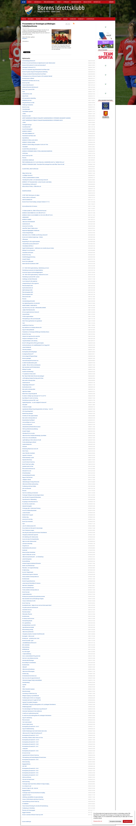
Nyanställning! (25, 137)
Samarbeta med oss (27, 609)
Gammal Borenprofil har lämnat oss (30, 360)
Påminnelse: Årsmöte (27, 614)
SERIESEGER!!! (25, 217)
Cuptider (24, 684)
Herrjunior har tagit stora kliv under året (31, 336)
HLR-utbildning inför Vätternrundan (30, 537)
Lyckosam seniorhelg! (27, 543)
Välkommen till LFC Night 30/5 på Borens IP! (32, 733)
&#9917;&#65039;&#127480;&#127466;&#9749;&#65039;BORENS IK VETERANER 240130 (42, 120)
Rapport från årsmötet (27, 477)
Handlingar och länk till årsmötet (29, 279)
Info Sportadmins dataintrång (29, 98)
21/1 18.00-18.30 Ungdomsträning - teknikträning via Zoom (35, 268)
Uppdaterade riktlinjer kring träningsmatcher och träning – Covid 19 (37, 409)
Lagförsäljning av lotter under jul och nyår (31, 440)
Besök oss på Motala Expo (28, 565)
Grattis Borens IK (26, 223)
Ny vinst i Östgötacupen (27, 572)
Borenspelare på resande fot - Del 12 (30, 726)
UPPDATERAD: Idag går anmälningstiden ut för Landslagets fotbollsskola (39, 704)
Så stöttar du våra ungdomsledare (30, 415)
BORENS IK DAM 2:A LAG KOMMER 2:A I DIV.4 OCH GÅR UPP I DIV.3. (37, 215)
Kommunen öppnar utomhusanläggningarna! (32, 272)
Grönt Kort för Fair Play (27, 519)
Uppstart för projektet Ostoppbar (29, 702)
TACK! (23, 686)
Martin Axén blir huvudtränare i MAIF (30, 263)
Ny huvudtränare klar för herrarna (29, 206)
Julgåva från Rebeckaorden (28, 309)
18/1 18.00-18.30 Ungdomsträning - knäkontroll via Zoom (35, 274)
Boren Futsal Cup (26, 603)
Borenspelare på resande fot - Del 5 (30, 759)
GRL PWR (24, 766)
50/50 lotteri (25, 153)
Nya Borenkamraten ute (27, 287)
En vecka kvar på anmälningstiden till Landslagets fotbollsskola (36, 715)
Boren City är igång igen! (27, 261)
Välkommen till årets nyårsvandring (30, 484)
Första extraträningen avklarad (29, 442)
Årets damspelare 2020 (27, 292)
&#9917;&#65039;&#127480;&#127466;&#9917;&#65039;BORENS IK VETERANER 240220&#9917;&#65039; (46, 118)
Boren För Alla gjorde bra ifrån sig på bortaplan (33, 343)
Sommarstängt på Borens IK (28, 60)
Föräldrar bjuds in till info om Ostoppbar (31, 697)
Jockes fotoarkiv (26, 512)
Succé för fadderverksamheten (29, 510)
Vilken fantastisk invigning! (28, 689)
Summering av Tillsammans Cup (29, 693)
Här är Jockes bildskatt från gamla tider (31, 656)
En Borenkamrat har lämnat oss (29, 675)
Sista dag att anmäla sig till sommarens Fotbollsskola (34, 532)
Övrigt (58, 2)
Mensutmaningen (26, 691)
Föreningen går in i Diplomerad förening (31, 508)
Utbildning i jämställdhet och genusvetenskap (32, 797)
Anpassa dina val (98, 821)
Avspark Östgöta (26, 259)
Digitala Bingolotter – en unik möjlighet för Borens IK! (34, 402)
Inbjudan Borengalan (27, 506)
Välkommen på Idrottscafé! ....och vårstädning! (32, 556)
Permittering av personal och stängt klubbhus (32, 270)
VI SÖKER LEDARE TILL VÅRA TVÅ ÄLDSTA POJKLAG (34, 210)
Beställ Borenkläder (26, 190)
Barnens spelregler (26, 358)
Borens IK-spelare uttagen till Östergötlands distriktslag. (35, 71)
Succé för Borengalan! (27, 129)
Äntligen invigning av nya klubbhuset (30, 695)
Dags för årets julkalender (28, 329)
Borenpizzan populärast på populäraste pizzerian (33, 596)
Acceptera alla (127, 821)
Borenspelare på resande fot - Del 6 (30, 750)
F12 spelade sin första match (29, 373)
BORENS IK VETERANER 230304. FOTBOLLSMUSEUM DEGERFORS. (37, 151)
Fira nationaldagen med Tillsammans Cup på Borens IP (34, 708)
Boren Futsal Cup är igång (28, 464)
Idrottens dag (25, 517)
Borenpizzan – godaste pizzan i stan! (30, 638)
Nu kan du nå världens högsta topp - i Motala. (32, 237)
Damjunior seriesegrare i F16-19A (29, 338)
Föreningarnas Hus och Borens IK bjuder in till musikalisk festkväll (37, 76)
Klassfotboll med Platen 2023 (29, 135)
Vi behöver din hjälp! (26, 406)
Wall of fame (25, 451)
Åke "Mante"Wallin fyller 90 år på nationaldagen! (33, 376)
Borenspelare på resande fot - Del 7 (30, 746)
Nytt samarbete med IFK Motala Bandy (31, 367)
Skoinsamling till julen (27, 620)
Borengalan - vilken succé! (28, 636)
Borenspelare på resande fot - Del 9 (30, 742)
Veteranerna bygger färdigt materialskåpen (32, 680)
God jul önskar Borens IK (28, 85)
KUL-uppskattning (26, 622)
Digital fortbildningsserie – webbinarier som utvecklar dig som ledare (38, 248)
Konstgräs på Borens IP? (28, 354)
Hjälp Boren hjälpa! (26, 391)
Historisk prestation (26, 349)
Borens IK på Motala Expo (28, 587)
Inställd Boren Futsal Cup (28, 325)
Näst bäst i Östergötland (27, 585)
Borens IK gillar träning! (27, 724)
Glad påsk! (24, 404)
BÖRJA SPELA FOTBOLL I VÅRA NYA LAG (31, 186)
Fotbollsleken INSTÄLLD (27, 246)
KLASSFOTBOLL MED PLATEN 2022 (30, 168)
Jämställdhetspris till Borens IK (29, 642)
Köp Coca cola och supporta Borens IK (31, 678)
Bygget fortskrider (26, 812)
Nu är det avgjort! (26, 651)
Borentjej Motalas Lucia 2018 (28, 625)
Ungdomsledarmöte (27, 444)
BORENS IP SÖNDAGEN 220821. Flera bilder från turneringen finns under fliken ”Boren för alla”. (43, 164)
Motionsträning (25, 647)
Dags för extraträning (27, 717)
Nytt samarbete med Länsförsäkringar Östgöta (33, 598)
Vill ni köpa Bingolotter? (27, 411)
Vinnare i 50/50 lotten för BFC (28, 600)
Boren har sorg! (25, 107)
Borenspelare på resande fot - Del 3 (30, 770)
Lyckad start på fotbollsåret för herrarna (31, 583)
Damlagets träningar (27, 124)
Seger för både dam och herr (28, 554)
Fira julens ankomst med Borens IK (30, 607)
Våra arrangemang (49, 2)
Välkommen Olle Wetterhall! (28, 221)
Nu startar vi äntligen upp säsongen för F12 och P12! (34, 395)
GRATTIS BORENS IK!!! (27, 199)
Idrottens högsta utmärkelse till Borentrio (31, 563)
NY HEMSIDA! (25, 803)
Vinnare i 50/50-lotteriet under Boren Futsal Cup (33, 799)
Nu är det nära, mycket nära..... (29, 503)
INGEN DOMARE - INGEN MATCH (29, 305)
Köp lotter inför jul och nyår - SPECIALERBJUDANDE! (34, 307)
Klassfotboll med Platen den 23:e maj (30, 80)
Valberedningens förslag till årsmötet (30, 481)
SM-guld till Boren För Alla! (28, 102)
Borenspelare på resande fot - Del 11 (30, 735)
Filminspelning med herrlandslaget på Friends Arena (34, 757)
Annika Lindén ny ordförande (28, 197)
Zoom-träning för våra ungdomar (29, 281)
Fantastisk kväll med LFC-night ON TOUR (31, 700)
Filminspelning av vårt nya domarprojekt (31, 318)
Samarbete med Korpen (27, 252)
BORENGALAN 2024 (26, 100)
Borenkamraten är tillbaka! (28, 78)
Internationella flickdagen (28, 660)
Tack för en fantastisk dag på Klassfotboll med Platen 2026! (35, 69)
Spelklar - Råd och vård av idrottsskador (31, 365)
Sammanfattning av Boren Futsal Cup (30, 801)
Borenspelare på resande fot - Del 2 (30, 772)
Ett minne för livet (26, 753)
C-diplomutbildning (26, 653)
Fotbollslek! (25, 146)
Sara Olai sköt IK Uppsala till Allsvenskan (31, 497)
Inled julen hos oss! (26, 470)
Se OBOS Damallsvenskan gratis (29, 362)
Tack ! (23, 523)
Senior (29, 2)
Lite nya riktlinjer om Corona (28, 422)
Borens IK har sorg (26, 254)
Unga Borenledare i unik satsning (29, 340)
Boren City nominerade (27, 521)
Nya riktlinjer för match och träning (30, 398)
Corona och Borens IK (27, 424)
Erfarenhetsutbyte (26, 473)
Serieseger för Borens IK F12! (28, 67)
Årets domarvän (26, 719)
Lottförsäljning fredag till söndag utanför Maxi (32, 378)
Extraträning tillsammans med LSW (30, 448)
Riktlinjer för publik (26, 369)
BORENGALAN (25, 649)
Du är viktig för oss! (26, 786)
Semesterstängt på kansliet (28, 301)
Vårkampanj (25, 239)
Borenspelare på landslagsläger (29, 351)
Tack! (23, 323)
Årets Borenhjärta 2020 (27, 285)
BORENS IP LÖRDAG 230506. (28, 142)
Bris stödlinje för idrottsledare (29, 662)
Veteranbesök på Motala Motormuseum (31, 426)
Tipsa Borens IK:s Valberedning (29, 499)
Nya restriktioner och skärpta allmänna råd (31, 327)
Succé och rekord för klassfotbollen (30, 539)
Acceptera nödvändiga (115, 821)
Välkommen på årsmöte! (27, 631)
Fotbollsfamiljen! (26, 109)
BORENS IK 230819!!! (27, 131)
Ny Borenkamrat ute (26, 387)
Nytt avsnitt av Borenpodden (28, 380)
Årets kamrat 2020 (26, 296)
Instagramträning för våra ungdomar (30, 283)
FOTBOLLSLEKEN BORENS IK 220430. (30, 177)
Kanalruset (24, 550)
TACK (23, 91)
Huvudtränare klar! (26, 126)
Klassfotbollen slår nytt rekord (29, 548)
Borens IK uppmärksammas (28, 581)
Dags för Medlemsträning (28, 728)
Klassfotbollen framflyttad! (28, 420)
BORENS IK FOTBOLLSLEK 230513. (30, 140)
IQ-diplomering (25, 570)
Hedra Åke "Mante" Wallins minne (30, 228)
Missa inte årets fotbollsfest (28, 552)
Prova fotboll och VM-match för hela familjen (32, 528)
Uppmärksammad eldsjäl (28, 627)
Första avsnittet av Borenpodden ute (30, 589)
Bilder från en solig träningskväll (29, 393)
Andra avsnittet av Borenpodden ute (30, 576)
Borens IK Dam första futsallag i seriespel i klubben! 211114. (36, 201)
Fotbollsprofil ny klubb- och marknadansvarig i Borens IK (35, 179)
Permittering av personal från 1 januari (30, 276)
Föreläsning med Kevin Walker (29, 486)
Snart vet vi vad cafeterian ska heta (30, 658)
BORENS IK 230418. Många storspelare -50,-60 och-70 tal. (35, 144)
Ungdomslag (37, 2)
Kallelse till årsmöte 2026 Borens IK (30, 87)
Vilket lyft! (24, 667)
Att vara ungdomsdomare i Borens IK (30, 312)
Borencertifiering (26, 561)
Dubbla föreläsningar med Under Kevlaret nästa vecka (34, 731)
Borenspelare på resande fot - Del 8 (30, 744)
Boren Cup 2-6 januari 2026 (28, 89)
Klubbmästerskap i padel (28, 457)
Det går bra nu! (25, 545)
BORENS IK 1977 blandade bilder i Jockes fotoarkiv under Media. (37, 182)
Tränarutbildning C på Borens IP (29, 184)
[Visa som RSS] (73, 23)
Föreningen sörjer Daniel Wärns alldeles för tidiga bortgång (35, 783)
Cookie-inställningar (26, 821)
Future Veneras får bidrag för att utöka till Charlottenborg (35, 805)
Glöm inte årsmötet (26, 488)
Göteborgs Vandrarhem (27, 104)
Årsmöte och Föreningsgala (28, 810)
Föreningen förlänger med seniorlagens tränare (33, 495)
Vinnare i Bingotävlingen (27, 232)
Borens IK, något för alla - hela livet (30, 788)
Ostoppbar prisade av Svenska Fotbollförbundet (33, 634)
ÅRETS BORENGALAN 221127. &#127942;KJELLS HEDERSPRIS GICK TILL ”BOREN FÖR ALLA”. (43, 162)
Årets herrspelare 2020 (27, 294)
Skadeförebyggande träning (28, 257)
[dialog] (113, 817)
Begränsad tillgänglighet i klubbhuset (30, 230)
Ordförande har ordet (27, 93)
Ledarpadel (25, 748)
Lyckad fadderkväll (26, 347)
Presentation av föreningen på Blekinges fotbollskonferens (35, 331)
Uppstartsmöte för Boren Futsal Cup (30, 755)
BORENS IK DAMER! (26, 219)
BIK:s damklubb (26, 645)
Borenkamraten (25, 578)
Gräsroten (24, 446)
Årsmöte (24, 157)
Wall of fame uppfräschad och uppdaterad (32, 320)
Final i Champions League (28, 530)
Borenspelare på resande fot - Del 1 (30, 775)
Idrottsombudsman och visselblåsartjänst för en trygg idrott (36, 345)
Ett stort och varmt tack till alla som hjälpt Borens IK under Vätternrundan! (38, 63)
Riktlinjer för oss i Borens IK (28, 250)
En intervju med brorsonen (28, 618)
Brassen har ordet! (26, 115)
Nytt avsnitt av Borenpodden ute (29, 417)
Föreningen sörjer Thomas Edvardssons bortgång (33, 792)
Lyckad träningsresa (26, 559)
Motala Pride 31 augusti (27, 514)
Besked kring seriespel (27, 413)
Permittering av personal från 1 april (30, 400)
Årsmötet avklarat (26, 611)
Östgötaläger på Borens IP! (28, 384)
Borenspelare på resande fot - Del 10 (30, 739)
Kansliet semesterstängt (27, 371)
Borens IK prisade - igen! (27, 640)
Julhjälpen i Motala (26, 479)
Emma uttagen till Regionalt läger (29, 356)
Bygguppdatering (26, 764)
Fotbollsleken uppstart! (27, 111)
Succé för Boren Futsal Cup (28, 462)
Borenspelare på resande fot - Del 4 (30, 768)
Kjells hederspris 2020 (27, 290)
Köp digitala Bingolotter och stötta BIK (31, 303)
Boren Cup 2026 (26, 82)
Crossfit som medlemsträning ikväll (30, 713)
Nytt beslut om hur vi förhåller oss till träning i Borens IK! (34, 234)
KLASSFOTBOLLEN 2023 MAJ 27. (29, 149)
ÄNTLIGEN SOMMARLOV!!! (28, 133)
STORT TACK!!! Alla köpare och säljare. (31, 195)
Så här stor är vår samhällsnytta (29, 437)
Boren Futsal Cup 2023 (27, 155)
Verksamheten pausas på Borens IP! (30, 243)
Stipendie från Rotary (27, 459)
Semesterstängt (26, 682)
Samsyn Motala (25, 314)
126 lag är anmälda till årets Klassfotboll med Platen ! (34, 74)
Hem (24, 2)
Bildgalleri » (25, 38)
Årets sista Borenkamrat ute (28, 468)
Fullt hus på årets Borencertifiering (30, 428)
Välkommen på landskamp (28, 669)
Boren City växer (26, 592)
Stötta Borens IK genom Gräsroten (30, 574)
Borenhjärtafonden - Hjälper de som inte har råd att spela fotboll (36, 605)
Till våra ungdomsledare (27, 316)
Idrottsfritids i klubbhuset (28, 160)
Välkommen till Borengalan (28, 671)
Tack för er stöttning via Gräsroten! (30, 492)
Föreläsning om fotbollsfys (28, 808)
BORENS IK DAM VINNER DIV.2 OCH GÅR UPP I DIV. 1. (34, 212)
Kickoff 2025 (25, 96)
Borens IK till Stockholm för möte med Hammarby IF (34, 65)
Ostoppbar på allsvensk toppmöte (30, 534)
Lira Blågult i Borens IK (27, 175)
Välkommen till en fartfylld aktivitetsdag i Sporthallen (34, 435)
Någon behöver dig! (26, 173)
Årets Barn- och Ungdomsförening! (30, 567)
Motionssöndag (26, 761)
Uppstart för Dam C (26, 794)
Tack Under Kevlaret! (27, 722)
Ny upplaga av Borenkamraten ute (30, 501)
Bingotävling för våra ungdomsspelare (31, 241)
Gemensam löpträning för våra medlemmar (32, 711)
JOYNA (24, 113)
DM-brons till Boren (26, 777)
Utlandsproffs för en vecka (28, 433)
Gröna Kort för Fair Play (27, 226)
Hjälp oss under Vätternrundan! (29, 541)
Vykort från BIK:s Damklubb (28, 453)
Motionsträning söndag (27, 629)
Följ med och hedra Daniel (28, 779)
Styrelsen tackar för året (27, 466)
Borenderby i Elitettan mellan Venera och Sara (32, 737)
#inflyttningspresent (26, 706)
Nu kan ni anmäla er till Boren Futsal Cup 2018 (32, 814)
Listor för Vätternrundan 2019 (29, 525)
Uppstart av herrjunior (27, 455)
